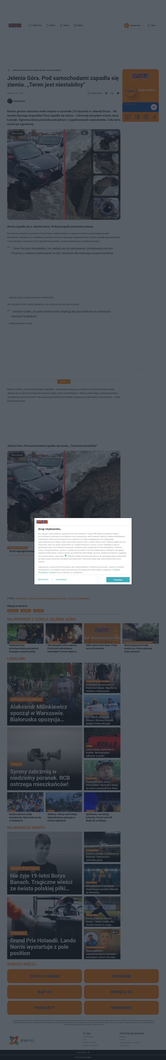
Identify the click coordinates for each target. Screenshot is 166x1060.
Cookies (52, 572)
